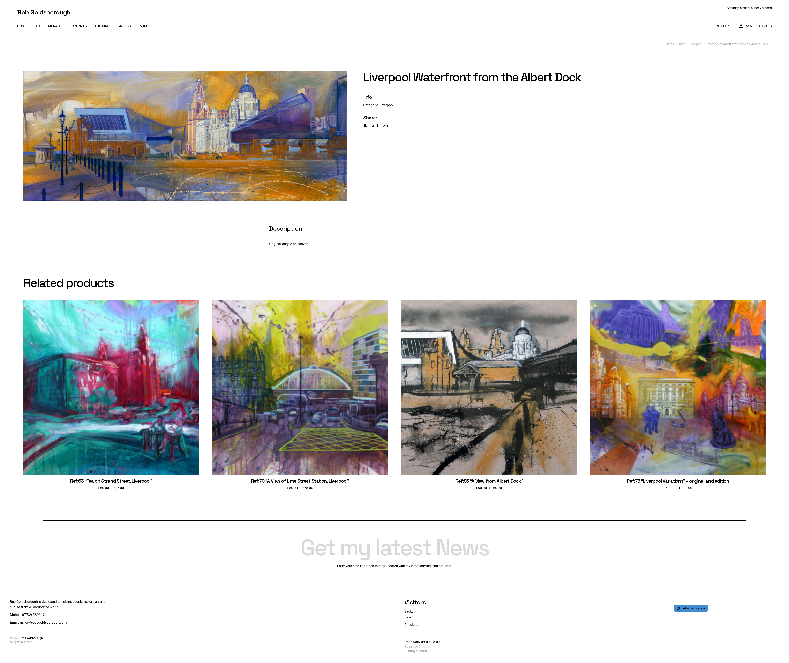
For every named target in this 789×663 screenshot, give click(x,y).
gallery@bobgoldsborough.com (43, 622)
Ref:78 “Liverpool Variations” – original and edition (678, 481)
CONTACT (723, 26)
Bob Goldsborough (43, 12)
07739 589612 (33, 615)
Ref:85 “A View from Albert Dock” (489, 481)
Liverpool (386, 105)
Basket (409, 611)
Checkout (411, 625)
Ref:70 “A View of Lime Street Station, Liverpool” (300, 481)
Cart (407, 618)
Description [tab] (285, 229)
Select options (111, 391)
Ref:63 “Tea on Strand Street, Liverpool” (111, 481)
